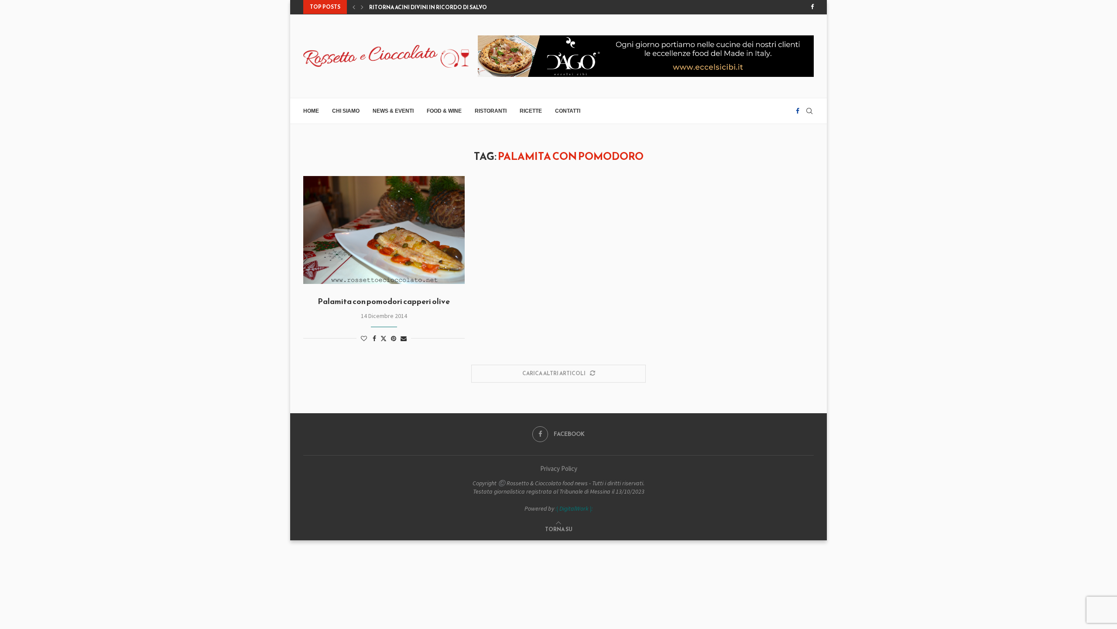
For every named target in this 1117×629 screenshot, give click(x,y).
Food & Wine (444, 111)
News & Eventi (393, 111)
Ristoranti (491, 111)
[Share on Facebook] (374, 338)
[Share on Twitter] (383, 338)
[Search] (809, 111)
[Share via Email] (404, 338)
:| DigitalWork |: (574, 508)
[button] (353, 7)
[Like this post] (364, 338)
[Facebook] (812, 7)
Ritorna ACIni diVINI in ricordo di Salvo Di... (433, 7)
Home (311, 111)
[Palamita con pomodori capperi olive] (384, 230)
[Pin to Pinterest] (393, 338)
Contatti (567, 111)
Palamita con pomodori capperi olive (384, 301)
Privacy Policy (558, 468)
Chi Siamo (346, 111)
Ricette (531, 111)
